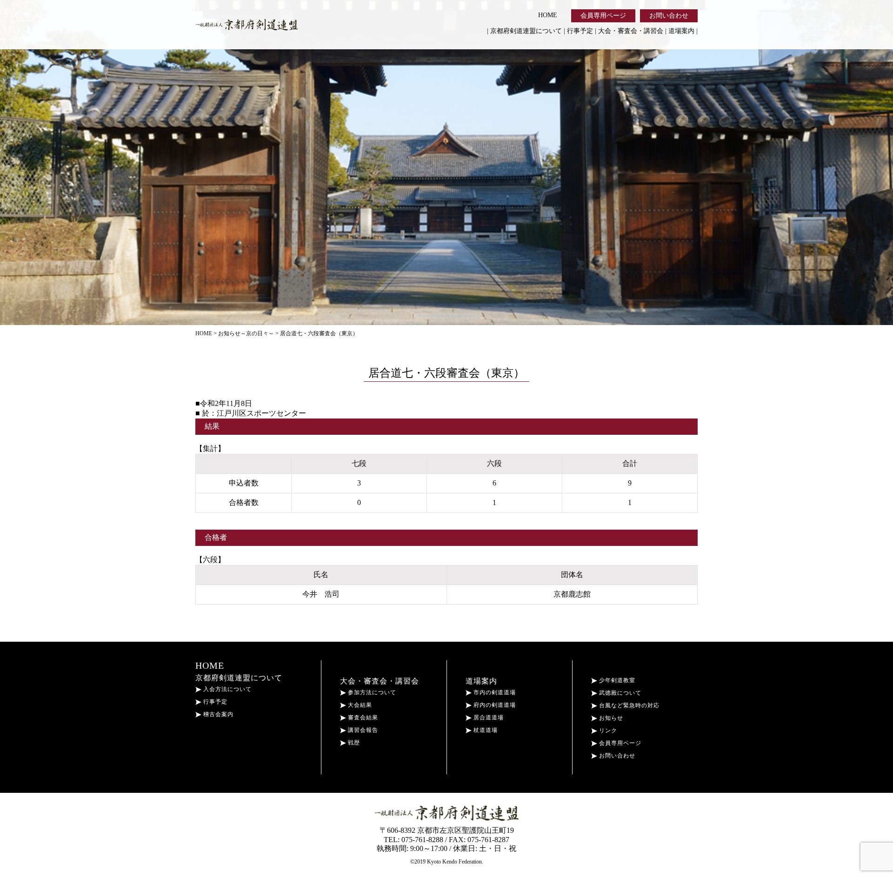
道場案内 (681, 30)
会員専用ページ (603, 15)
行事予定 (580, 30)
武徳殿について (619, 693)
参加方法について (371, 692)
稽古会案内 (217, 714)
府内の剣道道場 (494, 705)
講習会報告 (362, 730)
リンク (607, 730)
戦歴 (353, 742)
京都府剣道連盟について (526, 30)
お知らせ (610, 718)
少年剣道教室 (616, 680)
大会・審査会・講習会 (630, 30)
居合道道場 (488, 717)
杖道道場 (485, 730)
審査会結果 (362, 717)
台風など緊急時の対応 (628, 705)
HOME (547, 15)
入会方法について (226, 689)
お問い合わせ (668, 15)
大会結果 (359, 705)
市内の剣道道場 (494, 692)
